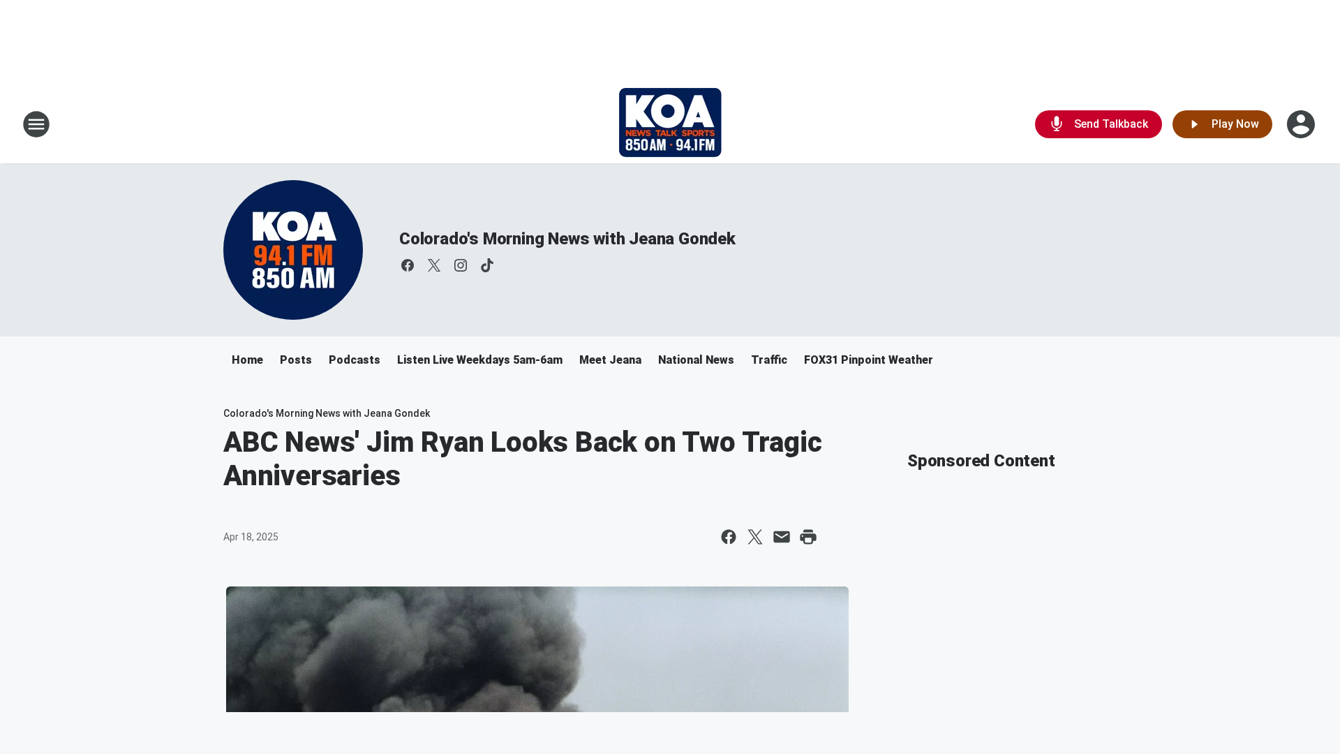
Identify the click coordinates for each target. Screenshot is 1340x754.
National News (696, 360)
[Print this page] (808, 537)
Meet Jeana (610, 360)
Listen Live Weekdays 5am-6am (480, 360)
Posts (296, 360)
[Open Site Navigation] (36, 124)
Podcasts (354, 360)
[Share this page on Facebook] (728, 537)
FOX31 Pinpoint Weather (868, 360)
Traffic (769, 360)
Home (247, 360)
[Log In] (1302, 124)
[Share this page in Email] (781, 537)
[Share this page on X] (755, 537)
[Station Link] (670, 124)
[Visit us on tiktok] (487, 265)
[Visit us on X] (434, 265)
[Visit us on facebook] (407, 265)
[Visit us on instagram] (460, 265)
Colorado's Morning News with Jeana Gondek (567, 239)
